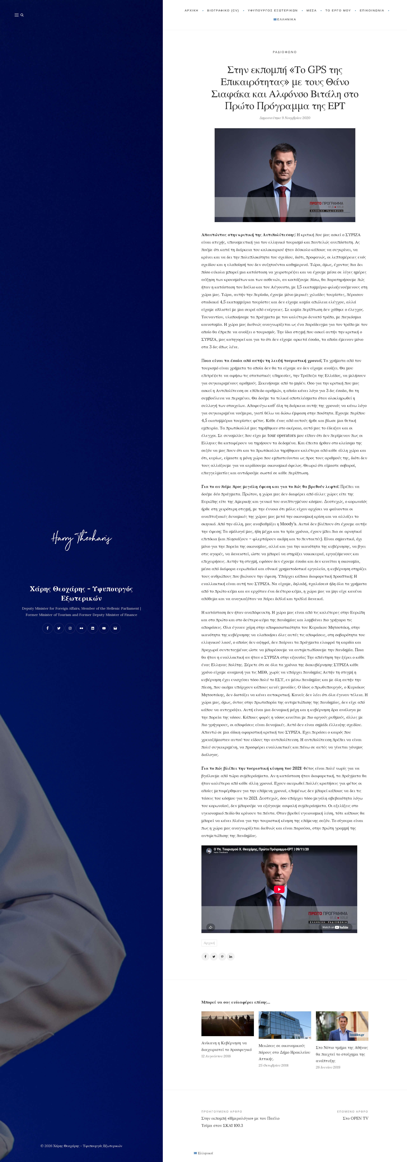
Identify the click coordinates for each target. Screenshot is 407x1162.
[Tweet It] (214, 957)
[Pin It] (222, 957)
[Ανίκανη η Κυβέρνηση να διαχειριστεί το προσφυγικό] (227, 1023)
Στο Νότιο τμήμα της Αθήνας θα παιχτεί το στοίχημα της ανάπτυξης (342, 1054)
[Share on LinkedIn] (231, 957)
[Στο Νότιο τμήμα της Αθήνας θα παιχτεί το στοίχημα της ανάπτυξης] (342, 1026)
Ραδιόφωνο (285, 52)
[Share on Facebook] (205, 957)
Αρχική (209, 943)
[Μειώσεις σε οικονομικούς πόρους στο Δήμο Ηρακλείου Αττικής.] (285, 1025)
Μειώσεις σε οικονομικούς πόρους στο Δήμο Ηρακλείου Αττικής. (284, 1052)
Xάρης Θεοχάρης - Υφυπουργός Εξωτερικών (87, 1146)
